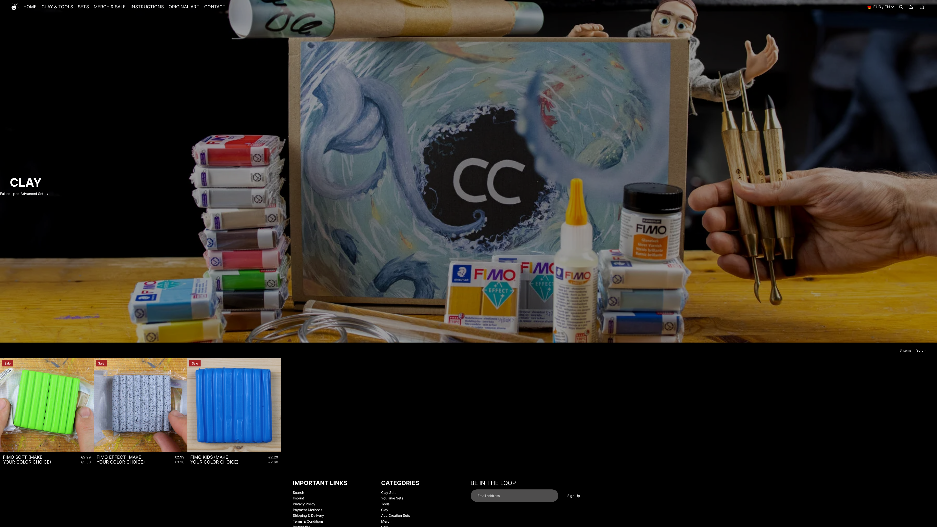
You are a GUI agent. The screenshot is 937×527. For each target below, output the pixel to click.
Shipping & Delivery (308, 515)
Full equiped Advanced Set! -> (24, 194)
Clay (384, 509)
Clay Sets (388, 492)
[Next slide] (86, 405)
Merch (386, 521)
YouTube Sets (392, 498)
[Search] (901, 6)
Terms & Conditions (308, 521)
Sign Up (573, 495)
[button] (921, 350)
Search (298, 492)
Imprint (298, 498)
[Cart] (922, 6)
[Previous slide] (7, 405)
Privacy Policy (304, 504)
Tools (385, 504)
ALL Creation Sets (395, 515)
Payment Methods (307, 509)
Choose (90, 444)
